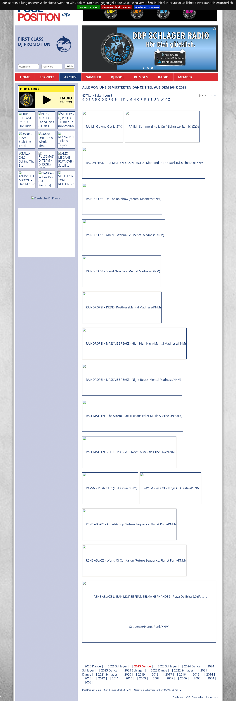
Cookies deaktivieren (116, 7)
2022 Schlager (183, 670)
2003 (88, 682)
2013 (88, 678)
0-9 (88, 99)
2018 (155, 674)
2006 (183, 678)
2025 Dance (142, 666)
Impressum (212, 697)
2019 (141, 674)
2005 (197, 678)
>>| (215, 96)
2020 (127, 674)
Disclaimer (178, 697)
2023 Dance (109, 670)
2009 (142, 678)
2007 (169, 678)
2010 (129, 678)
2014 (209, 674)
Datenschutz (198, 697)
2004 (210, 678)
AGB (187, 697)
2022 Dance (159, 670)
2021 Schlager (107, 674)
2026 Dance (93, 666)
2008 (156, 678)
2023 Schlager (134, 670)
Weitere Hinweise (147, 7)
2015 (196, 674)
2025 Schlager (167, 666)
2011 (115, 678)
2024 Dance (192, 666)
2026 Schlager (117, 666)
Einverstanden (89, 7)
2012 (101, 678)
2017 (168, 674)
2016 (182, 674)
